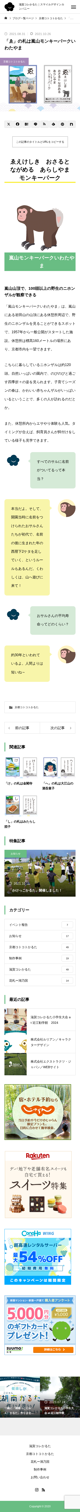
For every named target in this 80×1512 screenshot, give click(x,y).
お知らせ (15, 853)
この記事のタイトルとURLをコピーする (40, 141)
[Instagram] (36, 1489)
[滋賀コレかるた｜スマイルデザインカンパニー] (9, 6)
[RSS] (43, 1489)
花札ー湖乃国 (40, 1461)
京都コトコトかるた (14, 61)
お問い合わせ (40, 1477)
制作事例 (40, 1469)
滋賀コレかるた (40, 1446)
